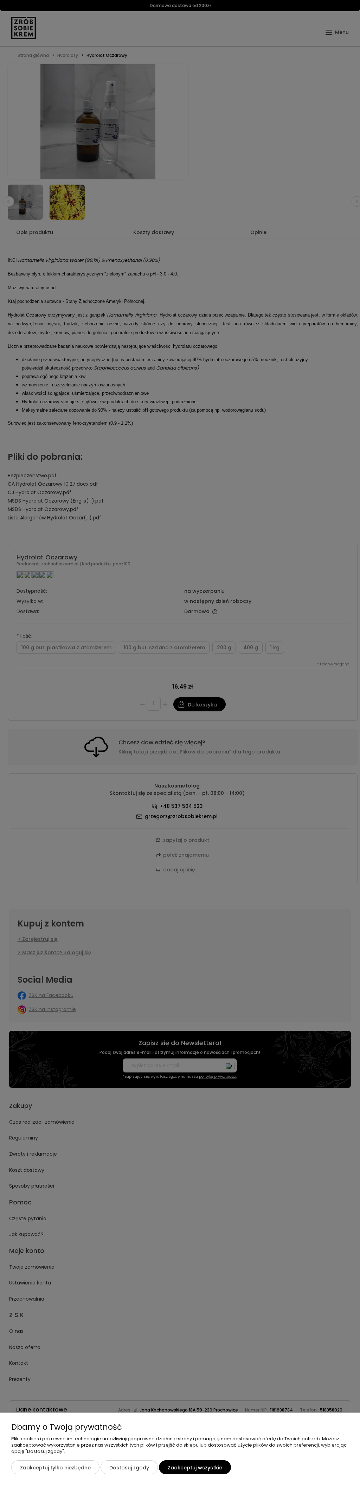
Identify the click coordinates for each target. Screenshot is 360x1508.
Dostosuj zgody (129, 1467)
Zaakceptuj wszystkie (195, 1467)
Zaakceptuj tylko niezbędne (55, 1467)
